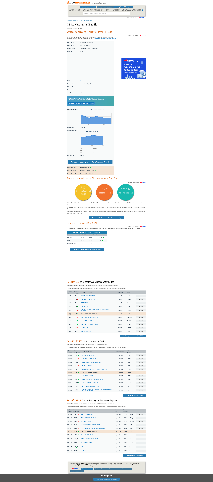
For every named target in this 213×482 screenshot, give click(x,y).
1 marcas (82, 90)
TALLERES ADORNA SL (87, 365)
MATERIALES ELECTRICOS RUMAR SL (90, 386)
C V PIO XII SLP (84, 306)
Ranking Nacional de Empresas (88, 7)
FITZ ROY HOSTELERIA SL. (87, 443)
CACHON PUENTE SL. (86, 331)
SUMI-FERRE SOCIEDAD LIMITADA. (89, 358)
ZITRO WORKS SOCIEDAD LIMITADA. (90, 382)
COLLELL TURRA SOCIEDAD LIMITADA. (89, 439)
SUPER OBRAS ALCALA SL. (88, 355)
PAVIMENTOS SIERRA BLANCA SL (88, 418)
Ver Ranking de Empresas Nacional (134, 455)
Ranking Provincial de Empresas (105, 7)
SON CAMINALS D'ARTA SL (87, 435)
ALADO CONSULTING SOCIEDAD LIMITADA (90, 425)
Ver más (141, 296)
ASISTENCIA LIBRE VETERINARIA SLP (90, 317)
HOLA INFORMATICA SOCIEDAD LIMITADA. (91, 362)
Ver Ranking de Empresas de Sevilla (134, 395)
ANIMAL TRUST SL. (85, 303)
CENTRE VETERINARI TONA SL (88, 296)
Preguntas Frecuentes (87, 468)
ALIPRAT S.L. (84, 447)
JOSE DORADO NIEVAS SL (88, 375)
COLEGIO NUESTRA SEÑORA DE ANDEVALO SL (92, 379)
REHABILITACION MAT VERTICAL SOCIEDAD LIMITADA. (94, 369)
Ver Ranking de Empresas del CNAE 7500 (133, 336)
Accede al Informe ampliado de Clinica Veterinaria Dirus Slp (90, 162)
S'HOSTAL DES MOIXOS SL (87, 421)
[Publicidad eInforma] (133, 78)
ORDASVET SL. (84, 327)
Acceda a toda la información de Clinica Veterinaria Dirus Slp (106, 218)
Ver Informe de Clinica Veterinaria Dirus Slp (106, 479)
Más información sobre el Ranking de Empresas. (105, 38)
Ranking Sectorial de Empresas (124, 7)
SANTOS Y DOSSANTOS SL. (87, 414)
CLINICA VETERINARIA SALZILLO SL (89, 299)
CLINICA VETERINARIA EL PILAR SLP (89, 324)
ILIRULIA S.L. (83, 451)
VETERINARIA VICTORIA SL (87, 320)
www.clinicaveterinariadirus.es (87, 87)
